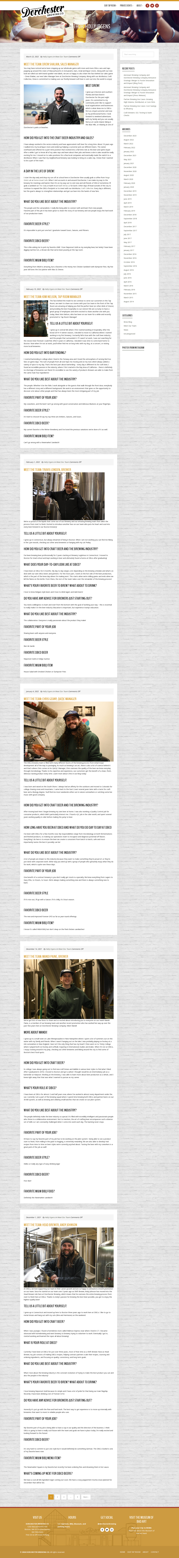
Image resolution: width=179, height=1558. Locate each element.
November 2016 (130, 258)
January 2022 (129, 151)
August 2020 (129, 175)
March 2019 (128, 207)
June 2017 (128, 238)
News (126, 330)
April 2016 (128, 282)
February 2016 (129, 289)
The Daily (43, 185)
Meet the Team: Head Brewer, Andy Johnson (50, 1224)
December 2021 (130, 155)
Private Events (126, 5)
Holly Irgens (48, 56)
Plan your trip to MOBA (141, 1528)
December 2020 (130, 167)
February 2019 (129, 211)
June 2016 (128, 278)
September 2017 (130, 230)
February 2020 (129, 183)
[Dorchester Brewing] (43, 10)
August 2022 (129, 140)
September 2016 (130, 266)
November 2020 (130, 171)
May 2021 (128, 159)
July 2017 (127, 234)
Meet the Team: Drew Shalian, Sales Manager (51, 64)
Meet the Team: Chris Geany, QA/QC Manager (50, 698)
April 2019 (128, 203)
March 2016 (128, 286)
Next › (85, 1497)
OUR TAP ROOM (133, 1552)
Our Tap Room (110, 5)
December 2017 (130, 226)
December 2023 (130, 136)
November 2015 (130, 293)
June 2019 (128, 199)
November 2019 (130, 195)
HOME (122, 1552)
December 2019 (130, 191)
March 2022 (128, 143)
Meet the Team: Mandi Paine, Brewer (46, 956)
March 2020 (128, 179)
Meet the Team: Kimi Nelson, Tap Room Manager (52, 296)
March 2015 (128, 297)
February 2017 (129, 246)
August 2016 (129, 270)
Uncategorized (129, 334)
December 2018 (130, 215)
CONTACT (155, 1552)
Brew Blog (128, 322)
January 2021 (129, 163)
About (139, 5)
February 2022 (129, 147)
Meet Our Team (61, 56)
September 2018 (130, 218)
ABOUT (146, 1552)
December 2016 (130, 254)
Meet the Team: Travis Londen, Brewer (47, 469)
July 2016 (127, 274)
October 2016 (129, 262)
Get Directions (37, 1532)
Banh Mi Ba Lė (64, 185)
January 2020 (129, 187)
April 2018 (128, 222)
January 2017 (129, 250)
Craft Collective (87, 188)
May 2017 (128, 242)
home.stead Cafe (41, 180)
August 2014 (129, 301)
